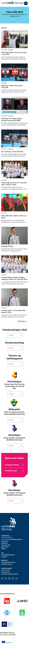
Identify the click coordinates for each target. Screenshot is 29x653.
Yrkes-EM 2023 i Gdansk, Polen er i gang (14, 217)
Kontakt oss (4, 541)
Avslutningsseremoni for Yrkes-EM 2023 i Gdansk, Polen (13, 184)
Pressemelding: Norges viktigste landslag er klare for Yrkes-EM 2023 (14, 278)
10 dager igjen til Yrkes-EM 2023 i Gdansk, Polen (13, 311)
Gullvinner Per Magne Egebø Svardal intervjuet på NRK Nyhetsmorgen (11, 120)
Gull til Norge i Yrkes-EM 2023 (12, 152)
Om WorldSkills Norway (8, 555)
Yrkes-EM (10, 50)
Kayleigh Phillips (7, 246)
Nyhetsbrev (4, 543)
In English (4, 556)
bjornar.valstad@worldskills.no (14, 539)
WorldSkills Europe (6, 564)
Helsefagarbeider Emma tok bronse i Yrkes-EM (14, 53)
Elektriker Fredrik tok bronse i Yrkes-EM (12, 86)
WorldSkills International (8, 562)
